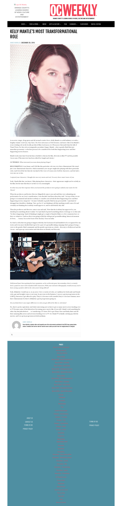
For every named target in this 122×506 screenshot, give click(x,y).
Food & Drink (33, 24)
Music (44, 24)
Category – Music (61, 426)
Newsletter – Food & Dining (62, 467)
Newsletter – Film (62, 464)
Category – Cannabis (61, 417)
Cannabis (73, 24)
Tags (62, 407)
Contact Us (29, 422)
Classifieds (61, 433)
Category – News (61, 429)
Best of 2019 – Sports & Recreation (62, 391)
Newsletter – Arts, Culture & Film (62, 454)
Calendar (61, 394)
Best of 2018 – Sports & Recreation (62, 372)
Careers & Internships (61, 410)
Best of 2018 (61, 356)
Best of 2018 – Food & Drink (62, 366)
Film (65, 24)
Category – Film (61, 420)
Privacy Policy (28, 429)
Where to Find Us (61, 502)
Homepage (61, 445)
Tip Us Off (61, 496)
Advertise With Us (61, 350)
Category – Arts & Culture (61, 414)
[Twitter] (12, 335)
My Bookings (62, 403)
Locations (62, 400)
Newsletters (61, 451)
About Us (30, 418)
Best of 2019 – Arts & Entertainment (62, 378)
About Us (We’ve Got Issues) (61, 347)
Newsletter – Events (62, 460)
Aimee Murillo (15, 42)
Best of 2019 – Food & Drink (62, 384)
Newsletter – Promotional (62, 473)
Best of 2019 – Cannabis (62, 381)
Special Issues (61, 486)
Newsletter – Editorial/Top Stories (62, 457)
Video (61, 499)
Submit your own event (61, 490)
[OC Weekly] (20, 5)
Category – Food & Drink (61, 423)
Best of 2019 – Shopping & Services (62, 388)
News (23, 24)
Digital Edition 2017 (62, 441)
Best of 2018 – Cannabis (62, 362)
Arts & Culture (54, 24)
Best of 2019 (61, 376)
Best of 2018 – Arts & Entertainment (62, 359)
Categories (62, 397)
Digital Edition (96, 24)
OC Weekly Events (61, 477)
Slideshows (84, 24)
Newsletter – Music (62, 470)
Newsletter (61, 448)
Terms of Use (28, 425)
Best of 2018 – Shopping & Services (62, 369)
